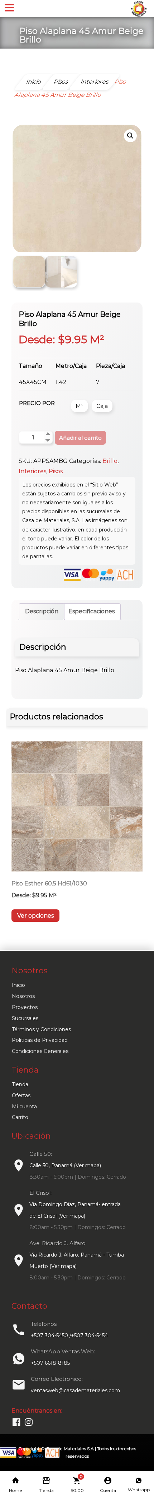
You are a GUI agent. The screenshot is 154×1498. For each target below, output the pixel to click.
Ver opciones (35, 915)
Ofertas (21, 1095)
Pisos (56, 471)
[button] (130, 135)
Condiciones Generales (40, 1051)
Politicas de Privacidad (40, 1040)
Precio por (37, 403)
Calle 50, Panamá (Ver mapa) (65, 1165)
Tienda (20, 1084)
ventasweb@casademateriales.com (75, 1390)
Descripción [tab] (41, 611)
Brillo (109, 461)
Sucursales (25, 1018)
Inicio (18, 985)
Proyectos (25, 1007)
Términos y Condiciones (41, 1029)
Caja (102, 406)
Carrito (20, 1117)
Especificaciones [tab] (91, 611)
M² (79, 406)
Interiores (32, 471)
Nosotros (23, 996)
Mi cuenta (24, 1106)
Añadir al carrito (80, 437)
